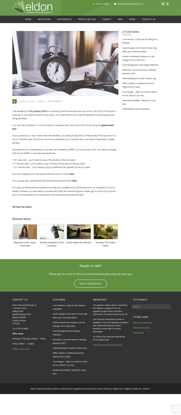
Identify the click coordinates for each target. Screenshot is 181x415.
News (132, 19)
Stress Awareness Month (78, 242)
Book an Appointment (90, 283)
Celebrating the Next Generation (136, 109)
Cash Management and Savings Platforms (140, 65)
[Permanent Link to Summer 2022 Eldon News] (105, 239)
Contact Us (148, 19)
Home (28, 19)
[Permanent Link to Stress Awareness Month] (79, 239)
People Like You (87, 19)
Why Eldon (44, 19)
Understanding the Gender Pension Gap (139, 78)
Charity (106, 19)
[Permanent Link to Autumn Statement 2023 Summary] (52, 239)
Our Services (64, 19)
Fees (120, 19)
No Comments (54, 101)
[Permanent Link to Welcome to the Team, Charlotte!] (25, 239)
